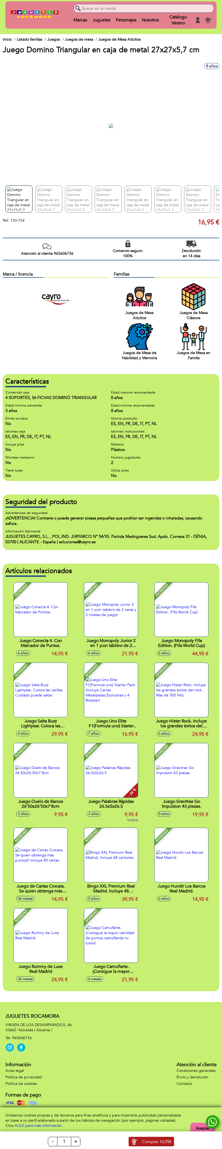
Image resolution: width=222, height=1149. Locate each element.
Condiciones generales (196, 1070)
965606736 (22, 1037)
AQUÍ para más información (38, 1125)
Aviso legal (14, 1070)
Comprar (156, 1141)
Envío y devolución (192, 1077)
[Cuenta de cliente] (197, 20)
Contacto (184, 1083)
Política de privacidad (23, 1077)
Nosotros (150, 20)
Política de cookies (21, 1083)
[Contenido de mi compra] (208, 20)
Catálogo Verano (178, 20)
